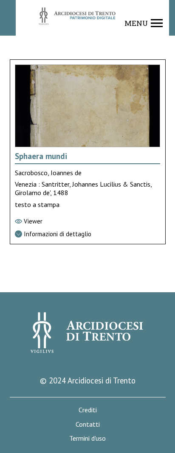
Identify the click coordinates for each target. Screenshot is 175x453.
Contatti (88, 424)
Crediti (88, 410)
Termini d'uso (87, 438)
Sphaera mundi (41, 156)
